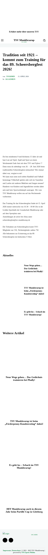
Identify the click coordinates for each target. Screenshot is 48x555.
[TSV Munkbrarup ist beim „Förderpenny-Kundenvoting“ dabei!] (12, 291)
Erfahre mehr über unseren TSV (24, 32)
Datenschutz (16, 550)
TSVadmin (10, 76)
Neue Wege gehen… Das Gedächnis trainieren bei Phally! (33, 268)
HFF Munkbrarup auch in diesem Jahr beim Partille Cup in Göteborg (24, 510)
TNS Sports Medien (28, 552)
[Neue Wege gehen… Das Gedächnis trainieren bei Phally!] (12, 269)
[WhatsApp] (32, 85)
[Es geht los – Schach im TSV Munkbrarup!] (12, 313)
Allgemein (10, 79)
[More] (38, 85)
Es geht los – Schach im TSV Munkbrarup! (24, 466)
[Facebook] (13, 85)
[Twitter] (20, 85)
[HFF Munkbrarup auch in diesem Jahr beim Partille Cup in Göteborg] (24, 487)
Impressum (7, 550)
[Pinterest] (26, 85)
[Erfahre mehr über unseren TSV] (24, 18)
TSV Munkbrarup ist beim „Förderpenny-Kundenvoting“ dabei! (34, 291)
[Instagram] (11, 540)
